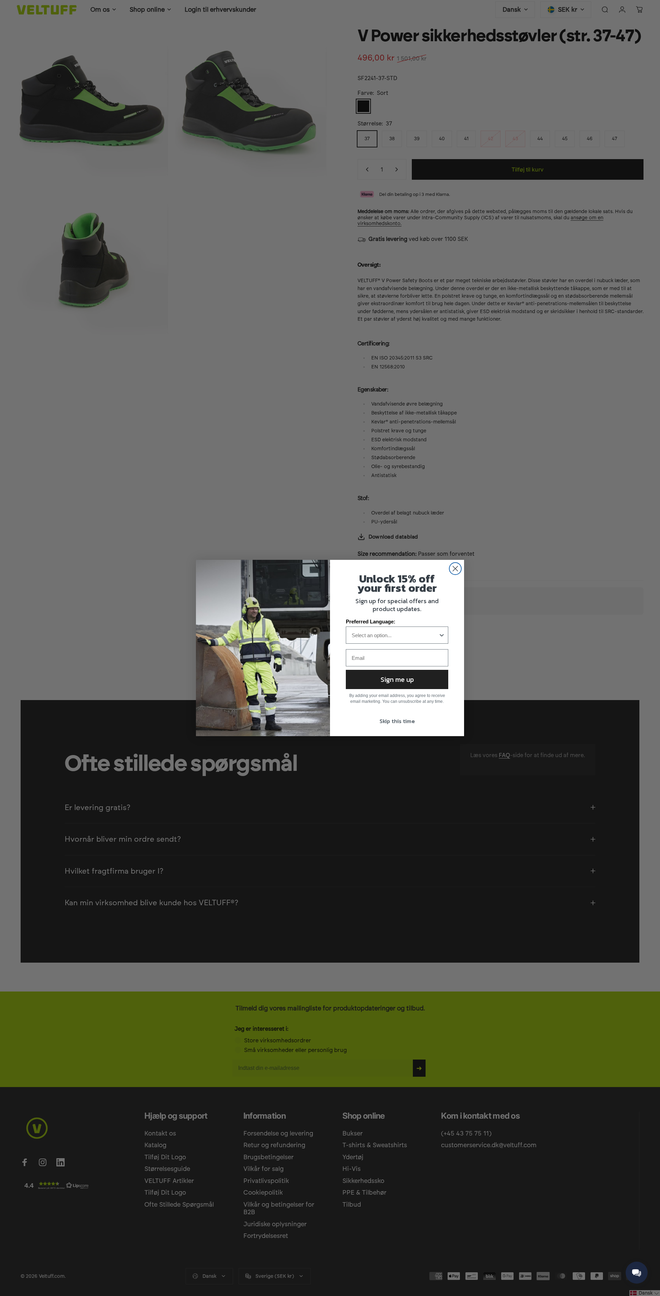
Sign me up (397, 679)
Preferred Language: (370, 621)
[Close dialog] (455, 569)
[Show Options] (441, 635)
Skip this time (397, 721)
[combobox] (395, 635)
